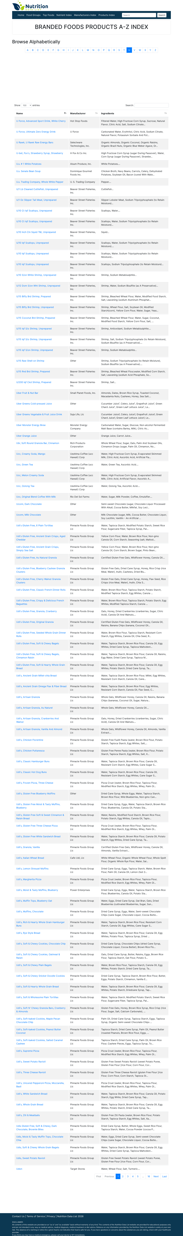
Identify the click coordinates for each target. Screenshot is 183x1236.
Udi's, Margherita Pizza (28, 879)
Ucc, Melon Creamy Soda (30, 475)
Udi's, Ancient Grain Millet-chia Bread (36, 675)
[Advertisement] (91, 76)
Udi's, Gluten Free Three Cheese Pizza (37, 825)
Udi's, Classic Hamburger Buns (32, 761)
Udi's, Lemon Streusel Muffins (32, 868)
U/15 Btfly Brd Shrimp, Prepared (33, 296)
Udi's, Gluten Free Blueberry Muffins (35, 793)
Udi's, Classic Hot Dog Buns (31, 772)
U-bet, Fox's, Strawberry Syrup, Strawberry (39, 153)
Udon (19, 1168)
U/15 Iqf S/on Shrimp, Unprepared (34, 350)
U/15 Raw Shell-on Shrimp (30, 360)
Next (156, 1176)
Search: (130, 105)
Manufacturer (78, 113)
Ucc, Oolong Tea (25, 486)
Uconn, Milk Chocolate (28, 514)
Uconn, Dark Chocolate (29, 504)
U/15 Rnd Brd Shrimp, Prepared (33, 371)
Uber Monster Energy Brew (31, 425)
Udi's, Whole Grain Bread (29, 1104)
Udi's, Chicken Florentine (29, 739)
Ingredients (107, 113)
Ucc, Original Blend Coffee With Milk (36, 496)
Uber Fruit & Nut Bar (27, 392)
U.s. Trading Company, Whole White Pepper (39, 181)
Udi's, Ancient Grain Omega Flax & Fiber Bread (41, 686)
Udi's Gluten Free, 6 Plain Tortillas (34, 525)
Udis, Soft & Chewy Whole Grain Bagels (37, 1147)
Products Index (107, 15)
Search (162, 15)
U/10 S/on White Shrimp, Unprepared (36, 275)
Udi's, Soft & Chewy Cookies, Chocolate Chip (41, 943)
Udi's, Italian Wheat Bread (30, 857)
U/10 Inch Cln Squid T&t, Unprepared (36, 232)
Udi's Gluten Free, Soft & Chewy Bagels (37, 643)
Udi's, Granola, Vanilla (28, 847)
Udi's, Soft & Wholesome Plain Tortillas (37, 997)
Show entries (27, 105)
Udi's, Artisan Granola (28, 697)
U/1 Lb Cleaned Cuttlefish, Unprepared (37, 189)
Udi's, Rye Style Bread (28, 932)
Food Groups (33, 15)
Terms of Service (36, 1216)
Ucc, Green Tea (24, 464)
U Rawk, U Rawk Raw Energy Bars (34, 142)
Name (19, 113)
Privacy (51, 1216)
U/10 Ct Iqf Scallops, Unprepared (34, 210)
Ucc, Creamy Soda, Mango (30, 453)
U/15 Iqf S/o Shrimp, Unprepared (34, 328)
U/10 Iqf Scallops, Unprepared (32, 242)
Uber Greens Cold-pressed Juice (34, 403)
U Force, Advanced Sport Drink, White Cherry (41, 121)
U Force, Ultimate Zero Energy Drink (36, 131)
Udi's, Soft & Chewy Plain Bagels (34, 965)
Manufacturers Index (85, 15)
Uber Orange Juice (26, 435)
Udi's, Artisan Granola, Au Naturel (34, 707)
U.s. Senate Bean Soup (28, 171)
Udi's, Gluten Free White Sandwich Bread (38, 836)
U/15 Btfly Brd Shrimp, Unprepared (35, 307)
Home (21, 15)
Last (164, 1176)
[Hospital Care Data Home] (30, 5)
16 (149, 1176)
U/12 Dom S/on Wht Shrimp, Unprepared (38, 285)
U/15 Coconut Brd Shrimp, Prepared (35, 317)
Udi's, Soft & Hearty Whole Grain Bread (37, 986)
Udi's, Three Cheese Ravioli (31, 1072)
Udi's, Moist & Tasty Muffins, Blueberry (37, 890)
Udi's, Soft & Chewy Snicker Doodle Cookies (40, 975)
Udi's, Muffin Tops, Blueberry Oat (34, 900)
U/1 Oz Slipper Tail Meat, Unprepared (36, 199)
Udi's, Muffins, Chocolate (29, 911)
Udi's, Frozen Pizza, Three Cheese (34, 782)
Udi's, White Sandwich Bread (31, 1093)
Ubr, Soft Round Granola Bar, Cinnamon (37, 443)
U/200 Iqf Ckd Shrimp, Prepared (33, 382)
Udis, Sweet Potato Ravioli (30, 1158)
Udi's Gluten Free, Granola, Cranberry (36, 611)
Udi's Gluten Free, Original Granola (35, 622)
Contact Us (18, 1216)
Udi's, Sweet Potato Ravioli (31, 1061)
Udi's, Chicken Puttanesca (30, 750)
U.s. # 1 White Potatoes (28, 163)
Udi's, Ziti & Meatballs (28, 1115)
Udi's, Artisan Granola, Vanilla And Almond (39, 729)
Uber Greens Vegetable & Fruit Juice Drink (39, 414)
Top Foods (48, 15)
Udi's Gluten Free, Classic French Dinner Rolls (40, 589)
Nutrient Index (64, 15)
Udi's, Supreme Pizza (27, 1050)
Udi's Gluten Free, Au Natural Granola (36, 557)
